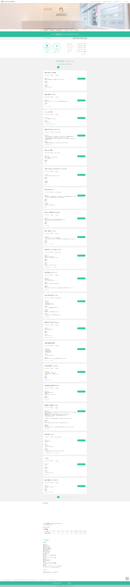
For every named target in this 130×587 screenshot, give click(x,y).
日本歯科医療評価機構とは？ (57, 583)
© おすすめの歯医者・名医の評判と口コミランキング (65, 585)
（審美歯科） (72, 61)
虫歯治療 (46, 144)
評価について (84, 54)
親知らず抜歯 (48, 337)
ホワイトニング (46, 106)
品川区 (78, 38)
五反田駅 (85, 38)
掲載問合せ (70, 583)
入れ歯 (48, 289)
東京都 (74, 38)
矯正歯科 (51, 144)
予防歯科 (46, 360)
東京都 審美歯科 (45, 30)
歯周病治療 (48, 452)
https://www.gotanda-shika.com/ (48, 524)
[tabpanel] (65, 16)
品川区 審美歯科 (52, 30)
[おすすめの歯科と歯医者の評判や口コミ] (7, 1)
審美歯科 (50, 106)
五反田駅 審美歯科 (59, 30)
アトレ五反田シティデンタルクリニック (65, 34)
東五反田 (81, 38)
